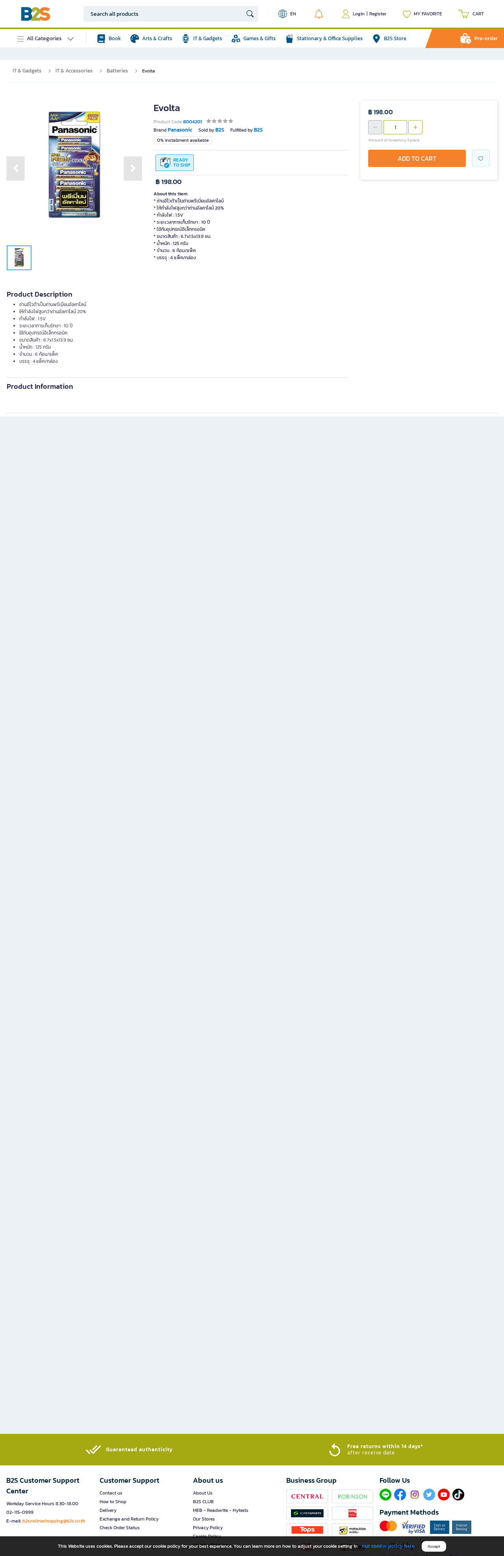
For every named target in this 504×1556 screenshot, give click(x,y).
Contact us (111, 1493)
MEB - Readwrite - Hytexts (220, 1510)
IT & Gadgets (27, 70)
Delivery (108, 1510)
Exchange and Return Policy (129, 1519)
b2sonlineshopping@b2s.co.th (53, 1520)
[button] (15, 168)
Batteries (117, 70)
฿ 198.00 (169, 182)
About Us (203, 1493)
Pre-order (486, 38)
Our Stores (204, 1519)
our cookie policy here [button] (388, 1546)
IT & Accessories (74, 70)
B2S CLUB (203, 1501)
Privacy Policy (208, 1527)
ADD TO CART (417, 158)
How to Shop (113, 1501)
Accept (434, 1546)
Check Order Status (120, 1527)
